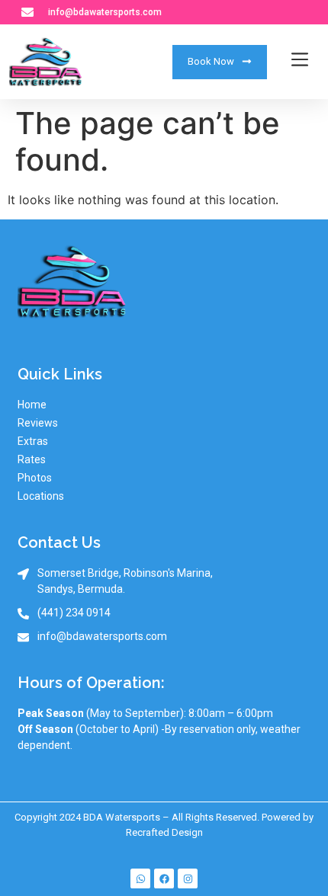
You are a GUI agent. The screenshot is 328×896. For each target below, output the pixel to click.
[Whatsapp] (140, 878)
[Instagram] (188, 878)
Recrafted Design (164, 832)
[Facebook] (164, 878)
